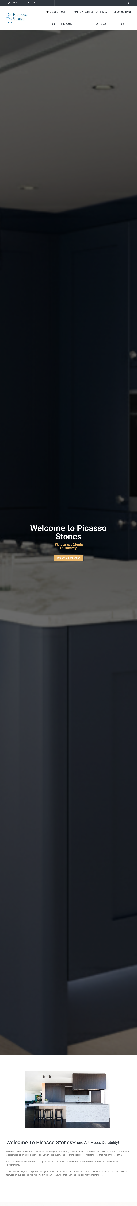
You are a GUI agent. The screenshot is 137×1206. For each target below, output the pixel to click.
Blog (117, 12)
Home (48, 12)
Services (90, 12)
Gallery (78, 12)
